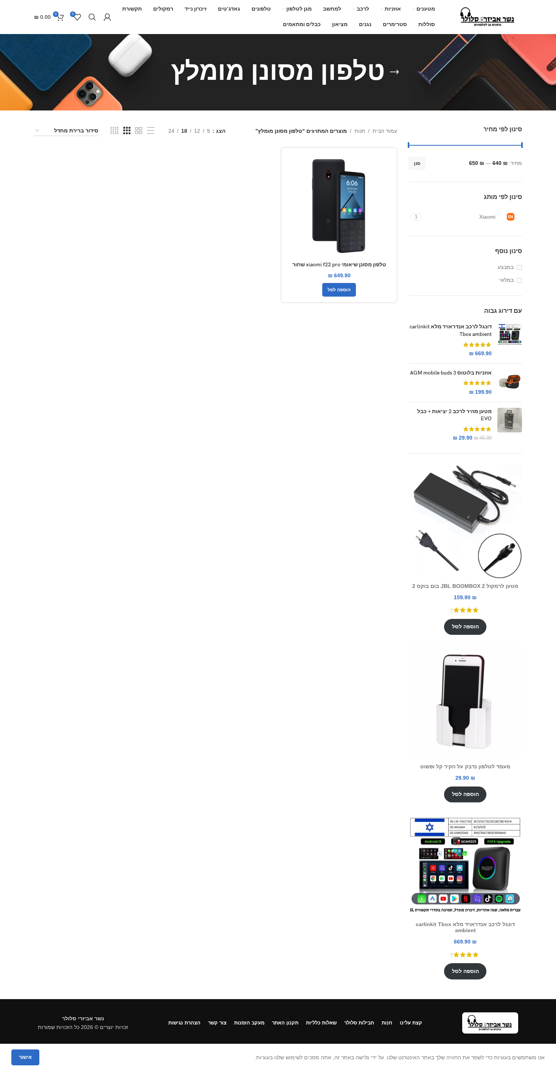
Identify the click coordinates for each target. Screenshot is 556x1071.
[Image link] (490, 1023)
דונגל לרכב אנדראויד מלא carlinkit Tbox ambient (451, 330)
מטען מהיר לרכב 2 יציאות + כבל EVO (454, 415)
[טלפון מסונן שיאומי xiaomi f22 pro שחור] (339, 206)
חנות (359, 131)
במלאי (506, 280)
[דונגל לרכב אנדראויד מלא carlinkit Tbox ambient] (509, 340)
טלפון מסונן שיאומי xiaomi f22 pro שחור (339, 264)
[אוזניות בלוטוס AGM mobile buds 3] (509, 382)
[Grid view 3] (126, 130)
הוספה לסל (465, 626)
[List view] (150, 130)
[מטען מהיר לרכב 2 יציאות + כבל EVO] (509, 425)
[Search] (92, 17)
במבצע (506, 267)
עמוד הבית (385, 131)
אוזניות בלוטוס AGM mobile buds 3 (451, 373)
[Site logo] (488, 17)
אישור (25, 1057)
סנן (417, 163)
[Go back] (394, 72)
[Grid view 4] (114, 130)
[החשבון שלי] (107, 17)
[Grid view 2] (138, 130)
